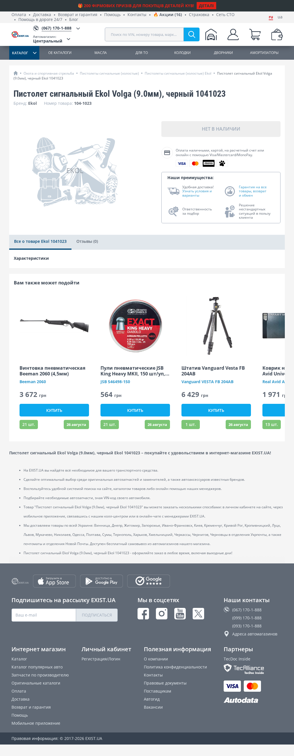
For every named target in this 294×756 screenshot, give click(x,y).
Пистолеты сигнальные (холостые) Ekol (178, 73)
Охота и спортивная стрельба (49, 73)
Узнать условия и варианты (197, 193)
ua (280, 17)
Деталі (206, 5)
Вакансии (153, 707)
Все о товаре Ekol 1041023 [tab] (40, 241)
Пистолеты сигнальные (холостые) (109, 73)
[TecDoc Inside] (253, 669)
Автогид (152, 699)
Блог (73, 19)
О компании (156, 659)
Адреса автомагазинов (254, 634)
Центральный (47, 39)
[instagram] (161, 613)
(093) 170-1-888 (247, 626)
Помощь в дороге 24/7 (40, 19)
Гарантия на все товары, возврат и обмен (253, 191)
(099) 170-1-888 (247, 618)
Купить (54, 410)
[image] (54, 326)
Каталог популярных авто (37, 667)
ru (271, 17)
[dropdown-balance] (277, 34)
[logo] (22, 34)
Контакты (136, 14)
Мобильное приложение (35, 723)
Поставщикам (157, 691)
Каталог (19, 659)
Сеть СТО (225, 14)
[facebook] (143, 613)
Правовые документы (165, 683)
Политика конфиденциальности (175, 667)
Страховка (199, 14)
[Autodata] (253, 700)
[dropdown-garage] (211, 34)
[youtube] (180, 613)
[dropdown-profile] (233, 34)
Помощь (112, 14)
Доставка (42, 14)
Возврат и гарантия (77, 14)
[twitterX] (198, 613)
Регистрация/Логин (101, 659)
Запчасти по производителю (40, 675)
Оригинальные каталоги (35, 683)
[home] (15, 73)
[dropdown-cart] (255, 34)
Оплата (18, 14)
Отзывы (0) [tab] (87, 241)
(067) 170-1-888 (247, 609)
